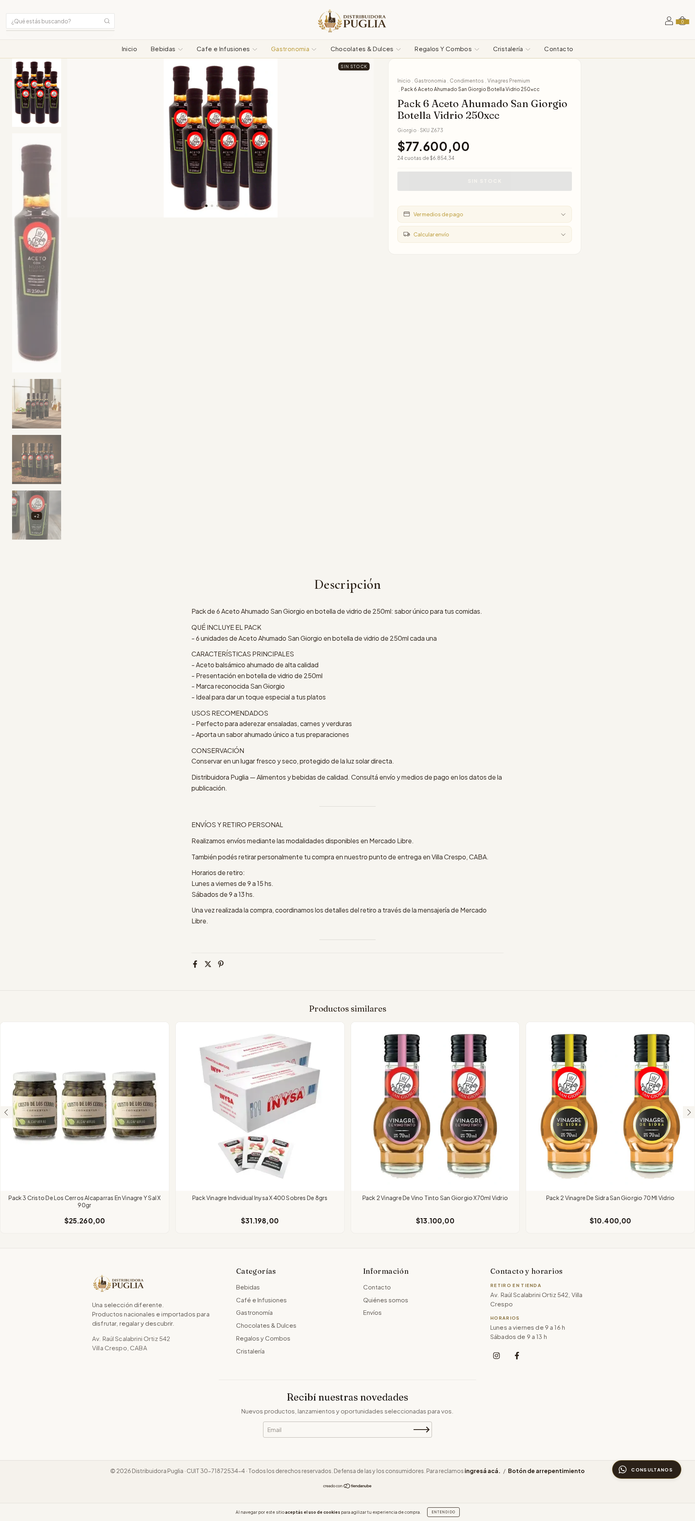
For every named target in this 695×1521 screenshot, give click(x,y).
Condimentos (467, 81)
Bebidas (164, 48)
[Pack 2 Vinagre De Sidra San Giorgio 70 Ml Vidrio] (610, 1106)
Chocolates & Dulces (363, 48)
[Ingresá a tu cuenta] (669, 21)
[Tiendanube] (348, 1486)
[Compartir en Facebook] (195, 964)
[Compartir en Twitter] (208, 964)
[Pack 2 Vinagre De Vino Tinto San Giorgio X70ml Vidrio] (435, 1106)
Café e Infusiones (261, 1300)
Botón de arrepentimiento (546, 1470)
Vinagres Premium (508, 81)
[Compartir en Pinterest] (220, 964)
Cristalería (509, 48)
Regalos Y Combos (444, 48)
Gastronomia (291, 48)
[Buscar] (107, 21)
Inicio (129, 48)
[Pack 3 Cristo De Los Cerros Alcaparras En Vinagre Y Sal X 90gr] (84, 1106)
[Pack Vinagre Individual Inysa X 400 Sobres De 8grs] (260, 1106)
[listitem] (496, 1355)
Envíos (372, 1312)
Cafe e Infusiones (224, 48)
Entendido (443, 1512)
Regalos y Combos (263, 1338)
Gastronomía (254, 1312)
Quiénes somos (385, 1300)
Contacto (558, 48)
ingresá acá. (483, 1470)
